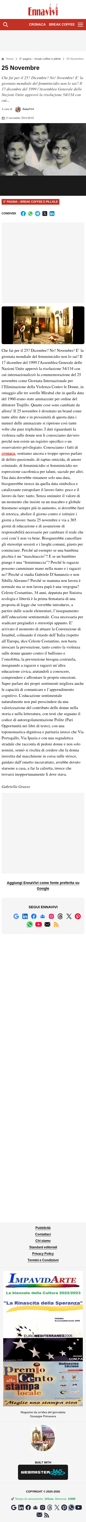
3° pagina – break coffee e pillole (40, 58)
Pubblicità (43, 1228)
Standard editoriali (43, 1247)
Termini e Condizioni (43, 1260)
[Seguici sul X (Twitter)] (69, 916)
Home (10, 58)
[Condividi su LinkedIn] (52, 213)
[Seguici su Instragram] (51, 916)
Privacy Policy (43, 1253)
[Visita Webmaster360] (43, 1472)
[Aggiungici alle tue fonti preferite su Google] (16, 916)
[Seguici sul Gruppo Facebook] (42, 916)
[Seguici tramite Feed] (56, 924)
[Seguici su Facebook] (34, 916)
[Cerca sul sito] (5, 24)
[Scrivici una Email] (47, 924)
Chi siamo (43, 1240)
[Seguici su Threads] (60, 916)
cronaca (8, 453)
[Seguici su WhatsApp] (30, 924)
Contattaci (43, 1234)
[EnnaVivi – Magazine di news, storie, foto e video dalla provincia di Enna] (43, 9)
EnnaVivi (28, 109)
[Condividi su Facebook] (23, 213)
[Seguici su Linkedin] (25, 916)
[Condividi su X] (45, 213)
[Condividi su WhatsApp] (30, 213)
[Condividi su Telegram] (37, 213)
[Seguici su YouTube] (38, 924)
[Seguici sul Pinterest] (78, 916)
